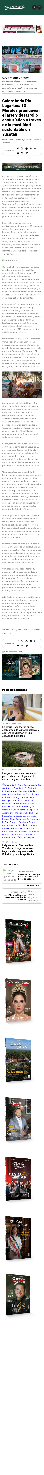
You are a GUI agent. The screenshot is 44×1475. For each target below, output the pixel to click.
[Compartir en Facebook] (18, 148)
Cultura (6, 770)
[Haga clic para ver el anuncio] (22, 167)
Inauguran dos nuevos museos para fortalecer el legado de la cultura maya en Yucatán (19, 776)
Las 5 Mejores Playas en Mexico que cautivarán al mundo (15, 897)
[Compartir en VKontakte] (22, 153)
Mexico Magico (9, 630)
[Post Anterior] (9, 875)
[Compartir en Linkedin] (35, 148)
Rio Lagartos (24, 630)
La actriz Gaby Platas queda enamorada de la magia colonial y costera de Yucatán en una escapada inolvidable (20, 731)
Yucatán (25, 78)
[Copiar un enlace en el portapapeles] (26, 153)
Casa (4, 78)
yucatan (7, 633)
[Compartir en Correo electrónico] (18, 153)
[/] (34, 7)
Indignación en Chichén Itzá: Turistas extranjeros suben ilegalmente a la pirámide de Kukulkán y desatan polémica (18, 850)
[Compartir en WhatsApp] (26, 148)
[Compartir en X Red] (22, 148)
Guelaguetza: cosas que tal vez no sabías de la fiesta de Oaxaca (29, 877)
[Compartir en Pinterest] (31, 148)
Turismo (14, 78)
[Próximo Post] (34, 896)
